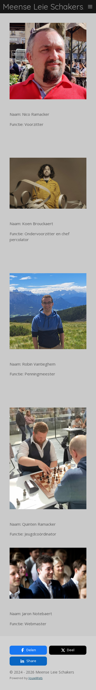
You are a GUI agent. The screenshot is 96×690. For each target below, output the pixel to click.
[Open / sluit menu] (90, 6)
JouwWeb (36, 678)
